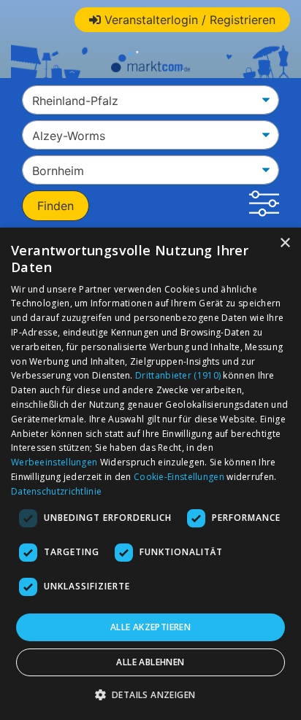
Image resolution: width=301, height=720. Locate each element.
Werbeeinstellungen (54, 462)
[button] (264, 205)
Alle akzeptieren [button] (150, 627)
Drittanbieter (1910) (178, 375)
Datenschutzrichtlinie (56, 491)
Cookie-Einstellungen (179, 477)
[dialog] (150, 474)
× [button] (284, 243)
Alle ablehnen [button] (150, 662)
